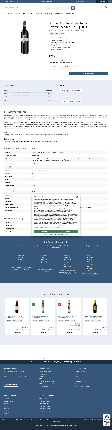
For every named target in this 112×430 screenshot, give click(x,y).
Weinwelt (102, 1)
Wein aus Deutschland (45, 399)
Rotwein (6, 408)
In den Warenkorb (88, 73)
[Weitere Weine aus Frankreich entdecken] (7, 301)
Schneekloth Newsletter (46, 386)
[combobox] (57, 8)
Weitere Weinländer (45, 411)
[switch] (106, 424)
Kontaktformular (22, 377)
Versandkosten (31, 419)
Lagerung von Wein (45, 371)
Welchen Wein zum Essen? (47, 381)
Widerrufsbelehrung (81, 381)
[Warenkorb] (106, 7)
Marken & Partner (80, 371)
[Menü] (109, 415)
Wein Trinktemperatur (45, 379)
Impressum (78, 379)
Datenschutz (78, 376)
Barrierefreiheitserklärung (82, 386)
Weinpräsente (43, 374)
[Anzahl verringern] (50, 73)
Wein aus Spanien (44, 408)
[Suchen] (73, 8)
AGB (76, 374)
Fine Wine (6, 406)
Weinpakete (42, 376)
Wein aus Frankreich (45, 401)
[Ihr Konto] (102, 7)
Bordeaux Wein (8, 401)
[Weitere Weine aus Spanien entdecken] (85, 301)
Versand (77, 384)
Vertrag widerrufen (11, 384)
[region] (25, 37)
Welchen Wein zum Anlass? (47, 384)
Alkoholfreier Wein (9, 399)
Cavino (51, 30)
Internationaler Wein (47, 395)
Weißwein (7, 413)
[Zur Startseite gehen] (11, 7)
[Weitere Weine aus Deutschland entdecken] (33, 301)
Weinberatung (44, 368)
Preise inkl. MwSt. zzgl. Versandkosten (60, 62)
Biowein (6, 404)
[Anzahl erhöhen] (65, 73)
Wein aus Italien (44, 404)
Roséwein (6, 411)
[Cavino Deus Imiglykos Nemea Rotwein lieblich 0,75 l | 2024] (25, 37)
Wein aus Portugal (44, 406)
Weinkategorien (10, 395)
